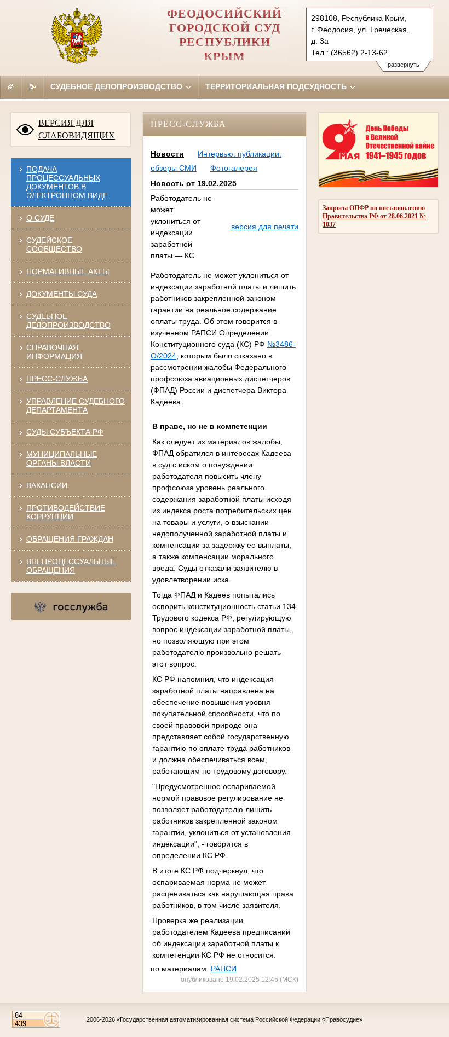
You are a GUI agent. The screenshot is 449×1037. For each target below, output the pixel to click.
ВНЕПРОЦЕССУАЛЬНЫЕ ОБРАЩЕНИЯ (71, 566)
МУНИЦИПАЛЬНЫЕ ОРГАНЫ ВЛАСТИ (61, 458)
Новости (167, 153)
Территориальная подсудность (277, 86)
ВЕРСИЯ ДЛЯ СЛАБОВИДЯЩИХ (76, 129)
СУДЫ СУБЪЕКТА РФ (64, 431)
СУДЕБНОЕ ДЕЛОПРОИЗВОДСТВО (68, 320)
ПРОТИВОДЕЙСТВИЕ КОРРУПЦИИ (65, 512)
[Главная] (11, 86)
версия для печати (264, 226)
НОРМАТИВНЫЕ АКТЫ (67, 271)
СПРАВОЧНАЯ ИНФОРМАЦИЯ (54, 352)
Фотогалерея (233, 168)
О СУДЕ (40, 217)
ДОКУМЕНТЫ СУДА (61, 293)
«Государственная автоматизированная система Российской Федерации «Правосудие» (239, 1019)
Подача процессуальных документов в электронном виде (67, 182)
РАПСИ (224, 968)
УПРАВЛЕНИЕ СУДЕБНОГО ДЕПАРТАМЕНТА (75, 405)
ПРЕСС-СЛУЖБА (57, 378)
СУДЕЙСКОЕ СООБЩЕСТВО (54, 244)
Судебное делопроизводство (117, 86)
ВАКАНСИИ (46, 485)
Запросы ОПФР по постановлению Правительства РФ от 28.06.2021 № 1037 (374, 216)
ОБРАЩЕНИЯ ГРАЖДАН (69, 539)
